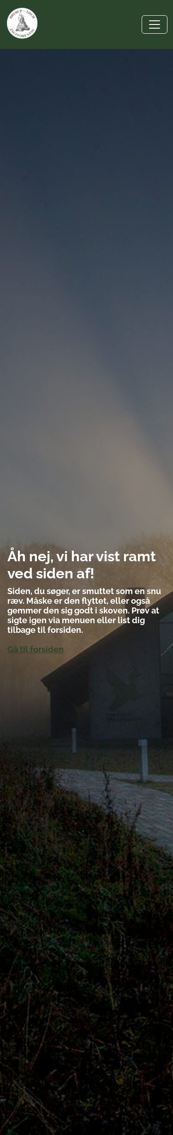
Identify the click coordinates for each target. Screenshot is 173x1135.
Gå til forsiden (35, 649)
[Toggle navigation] (154, 24)
